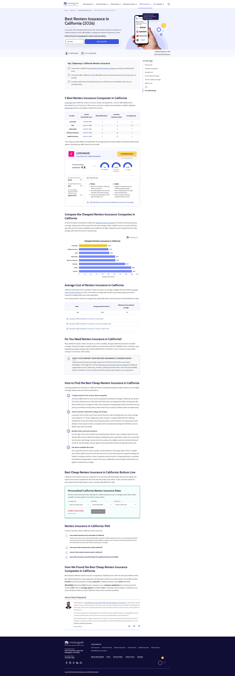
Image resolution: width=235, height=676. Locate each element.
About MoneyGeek (97, 657)
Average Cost (149, 72)
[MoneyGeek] (71, 4)
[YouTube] (81, 663)
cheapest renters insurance (105, 223)
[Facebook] (66, 663)
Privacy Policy (118, 657)
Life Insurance (132, 647)
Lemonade (68, 103)
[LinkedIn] (77, 663)
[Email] (139, 626)
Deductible (94, 501)
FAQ (146, 87)
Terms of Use (129, 657)
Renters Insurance (119, 647)
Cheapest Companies (151, 68)
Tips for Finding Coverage (153, 79)
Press (108, 657)
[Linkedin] (129, 626)
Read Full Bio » (78, 626)
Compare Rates (127, 154)
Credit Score (117, 501)
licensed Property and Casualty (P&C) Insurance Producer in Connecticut (105, 603)
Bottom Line (148, 83)
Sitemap (140, 657)
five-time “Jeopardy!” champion (83, 623)
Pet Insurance (155, 647)
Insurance (72, 10)
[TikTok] (73, 663)
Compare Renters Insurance (85, 10)
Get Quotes (102, 42)
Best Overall (148, 65)
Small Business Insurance (99, 651)
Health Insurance (144, 647)
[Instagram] (134, 626)
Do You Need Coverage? (152, 76)
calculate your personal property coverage (113, 365)
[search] (168, 4)
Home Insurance (107, 647)
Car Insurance (95, 647)
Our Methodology (150, 90)
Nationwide (69, 108)
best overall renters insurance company (102, 68)
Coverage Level (72, 501)
